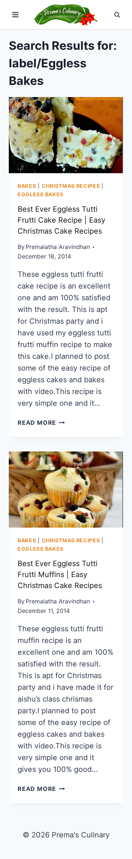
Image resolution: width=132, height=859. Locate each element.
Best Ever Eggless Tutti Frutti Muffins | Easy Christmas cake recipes (60, 574)
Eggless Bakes (40, 194)
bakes (27, 186)
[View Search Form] (117, 14)
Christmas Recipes (71, 186)
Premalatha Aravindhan (58, 246)
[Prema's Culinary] (66, 15)
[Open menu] (15, 14)
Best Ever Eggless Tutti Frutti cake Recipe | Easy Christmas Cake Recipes (61, 220)
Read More (41, 422)
